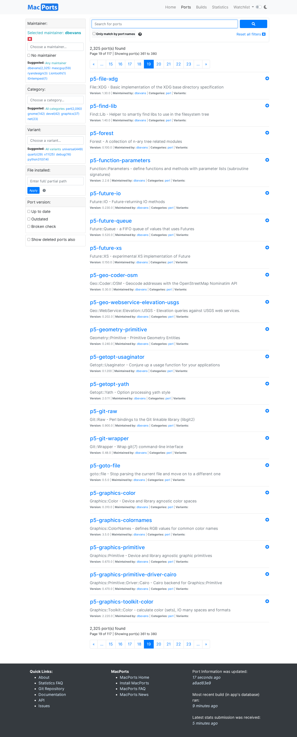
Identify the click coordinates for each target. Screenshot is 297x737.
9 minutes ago (205, 706)
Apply (33, 190)
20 (158, 64)
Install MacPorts (134, 683)
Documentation (52, 694)
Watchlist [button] (242, 7)
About (43, 677)
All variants (53, 149)
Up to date (40, 211)
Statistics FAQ (50, 683)
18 (139, 64)
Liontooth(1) (57, 73)
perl (168, 93)
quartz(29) (35, 154)
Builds (201, 7)
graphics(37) (70, 113)
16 (120, 64)
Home (170, 7)
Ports (186, 7)
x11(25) (49, 154)
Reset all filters (249, 34)
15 (111, 64)
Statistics (220, 7)
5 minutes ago (205, 723)
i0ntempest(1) (37, 78)
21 (169, 64)
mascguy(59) (61, 68)
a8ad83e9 (201, 683)
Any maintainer (55, 63)
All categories (55, 108)
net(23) (33, 119)
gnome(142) (36, 113)
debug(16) (63, 154)
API (41, 700)
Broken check (43, 226)
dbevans (140, 93)
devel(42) (53, 113)
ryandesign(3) (38, 73)
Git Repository (51, 688)
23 (188, 64)
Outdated (39, 219)
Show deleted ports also (52, 239)
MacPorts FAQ (132, 688)
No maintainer (43, 55)
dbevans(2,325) (39, 68)
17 (130, 64)
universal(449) (72, 149)
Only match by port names (115, 34)
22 (178, 64)
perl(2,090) (74, 108)
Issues (44, 706)
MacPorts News (134, 694)
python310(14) (38, 159)
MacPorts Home (134, 677)
